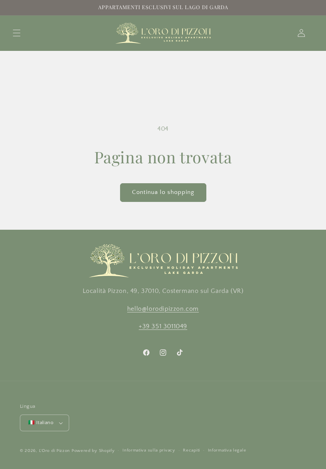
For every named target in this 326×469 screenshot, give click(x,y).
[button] (16, 33)
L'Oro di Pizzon (54, 450)
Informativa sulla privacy (148, 450)
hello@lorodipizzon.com (163, 308)
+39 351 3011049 (163, 326)
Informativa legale (227, 450)
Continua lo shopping (163, 192)
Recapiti (191, 450)
